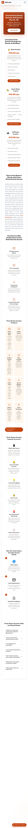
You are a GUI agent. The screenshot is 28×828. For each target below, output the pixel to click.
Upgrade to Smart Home (14, 123)
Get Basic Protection (14, 80)
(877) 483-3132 (14, 30)
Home (2, 5)
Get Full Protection (14, 165)
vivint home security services (9, 5)
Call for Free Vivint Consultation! (11, 429)
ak (16, 5)
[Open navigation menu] (25, 2)
